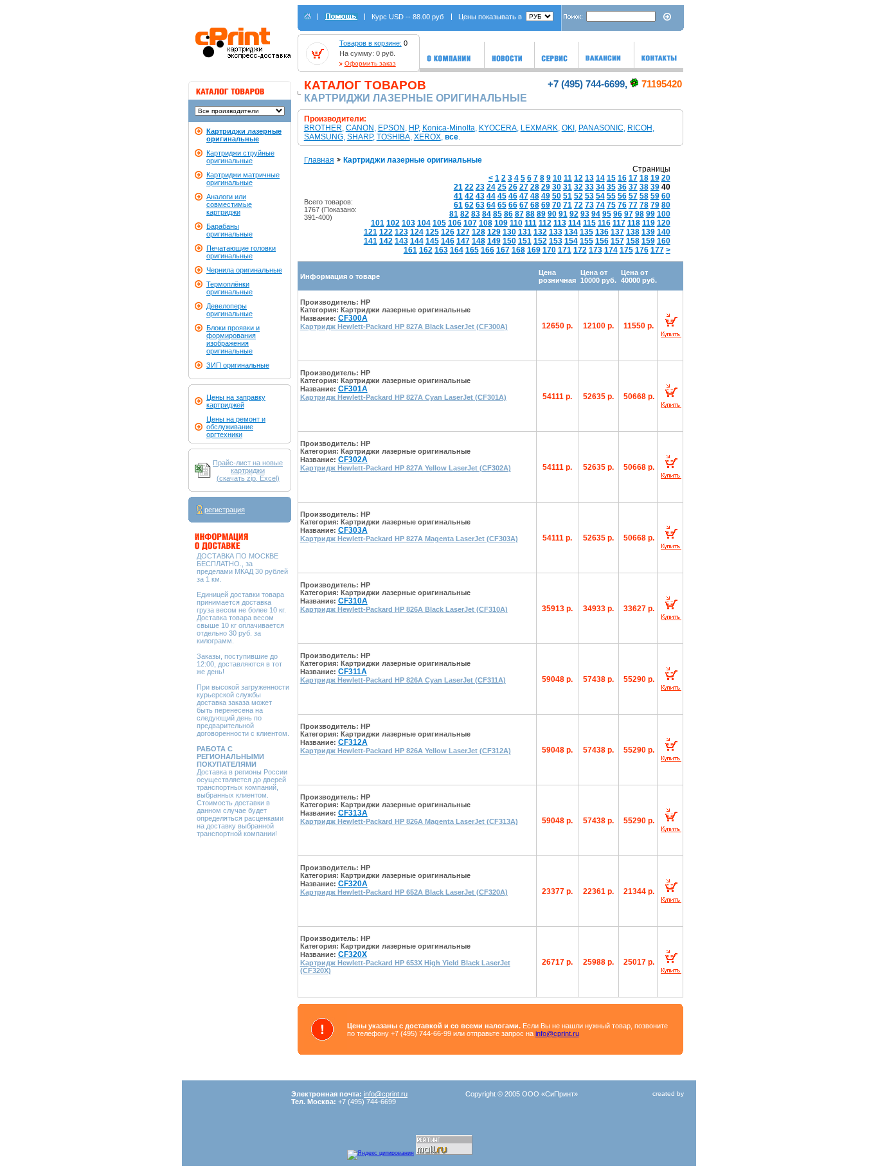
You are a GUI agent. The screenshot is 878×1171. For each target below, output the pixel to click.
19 (654, 178)
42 (469, 196)
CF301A (353, 388)
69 (545, 205)
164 (456, 250)
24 (491, 187)
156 (602, 241)
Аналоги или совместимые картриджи (229, 204)
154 (571, 241)
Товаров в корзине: (370, 43)
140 (663, 232)
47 (523, 196)
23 (480, 187)
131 (525, 232)
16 (622, 178)
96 (617, 214)
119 (648, 223)
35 (611, 187)
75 (611, 205)
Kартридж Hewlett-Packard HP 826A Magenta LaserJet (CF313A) (409, 821)
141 (370, 241)
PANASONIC (600, 127)
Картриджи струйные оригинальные (240, 157)
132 (540, 232)
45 (501, 196)
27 (523, 187)
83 (475, 214)
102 (393, 223)
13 (589, 178)
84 (486, 214)
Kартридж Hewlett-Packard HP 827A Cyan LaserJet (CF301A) (403, 397)
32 (578, 187)
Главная (319, 160)
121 (370, 232)
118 (633, 223)
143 (401, 241)
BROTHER (323, 127)
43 (480, 196)
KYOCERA (498, 127)
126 (447, 232)
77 (633, 205)
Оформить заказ (370, 63)
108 (485, 223)
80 (665, 205)
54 (600, 196)
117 (619, 223)
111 (530, 223)
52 (578, 196)
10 (557, 178)
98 (639, 214)
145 (432, 241)
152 (540, 241)
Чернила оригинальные (244, 270)
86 (508, 214)
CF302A (353, 459)
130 (509, 232)
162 (426, 250)
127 (463, 232)
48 (534, 196)
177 (657, 250)
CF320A (353, 883)
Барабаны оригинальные (229, 230)
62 (469, 205)
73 (589, 205)
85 (497, 214)
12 (578, 178)
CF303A (353, 530)
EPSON (391, 127)
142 (386, 241)
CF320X (352, 954)
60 (665, 196)
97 (628, 214)
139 (648, 232)
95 (606, 214)
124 (417, 232)
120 (663, 223)
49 (545, 196)
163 (441, 250)
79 (654, 205)
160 (663, 241)
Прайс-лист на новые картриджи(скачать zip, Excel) (248, 470)
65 (501, 205)
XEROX (427, 136)
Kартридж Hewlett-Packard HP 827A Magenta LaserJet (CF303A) (409, 538)
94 (595, 214)
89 (541, 214)
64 (491, 205)
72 (578, 205)
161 (410, 250)
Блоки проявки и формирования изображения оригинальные (233, 339)
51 (567, 196)
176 (642, 250)
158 (633, 241)
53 (589, 196)
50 (556, 196)
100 (663, 214)
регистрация (224, 510)
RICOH (639, 127)
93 (584, 214)
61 (458, 205)
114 (574, 223)
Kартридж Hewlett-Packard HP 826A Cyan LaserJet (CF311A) (403, 680)
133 (555, 232)
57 (633, 196)
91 (563, 214)
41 (458, 196)
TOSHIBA (393, 136)
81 (453, 214)
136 (602, 232)
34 (600, 187)
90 (552, 214)
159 (648, 241)
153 (555, 241)
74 (600, 205)
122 (386, 232)
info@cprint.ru (557, 1033)
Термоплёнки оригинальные (229, 288)
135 (586, 232)
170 (549, 250)
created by (668, 1093)
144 (417, 241)
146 (447, 241)
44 (491, 196)
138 (633, 232)
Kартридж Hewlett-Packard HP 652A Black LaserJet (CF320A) (404, 892)
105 (439, 223)
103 (408, 223)
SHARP (360, 136)
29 (545, 187)
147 (463, 241)
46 (512, 196)
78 (644, 205)
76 (622, 205)
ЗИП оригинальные (237, 365)
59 (654, 196)
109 (501, 223)
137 (617, 232)
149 (494, 241)
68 (534, 205)
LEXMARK (539, 127)
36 (622, 187)
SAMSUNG (323, 136)
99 (650, 214)
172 (580, 250)
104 (424, 223)
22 (469, 187)
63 (480, 205)
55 (611, 196)
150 (509, 241)
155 (586, 241)
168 (518, 250)
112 (545, 223)
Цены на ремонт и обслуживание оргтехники (235, 426)
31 (567, 187)
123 (401, 232)
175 (626, 250)
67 (523, 205)
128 (478, 232)
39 (654, 187)
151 (525, 241)
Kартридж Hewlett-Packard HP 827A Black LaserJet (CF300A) (404, 326)
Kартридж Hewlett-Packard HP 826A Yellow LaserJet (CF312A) (405, 751)
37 (633, 187)
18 (644, 178)
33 (589, 187)
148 (478, 241)
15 (611, 178)
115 (589, 223)
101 (377, 223)
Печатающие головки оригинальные (241, 252)
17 (633, 178)
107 (470, 223)
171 (564, 250)
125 (432, 232)
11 (568, 178)
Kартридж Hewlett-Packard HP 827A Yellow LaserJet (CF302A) (405, 468)
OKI (568, 127)
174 (611, 250)
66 (512, 205)
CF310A (353, 600)
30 (556, 187)
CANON (360, 127)
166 (487, 250)
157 (617, 241)
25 (501, 187)
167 (503, 250)
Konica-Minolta (448, 127)
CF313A (353, 813)
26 (512, 187)
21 (458, 187)
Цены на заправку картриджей (235, 401)
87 (519, 214)
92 (573, 214)
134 (571, 232)
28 (534, 187)
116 (604, 223)
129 (494, 232)
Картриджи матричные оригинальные (243, 178)
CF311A (352, 671)
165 (472, 250)
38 (644, 187)
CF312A (353, 742)
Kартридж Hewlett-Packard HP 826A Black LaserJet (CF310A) (404, 609)
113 (559, 223)
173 (595, 250)
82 (464, 214)
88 (530, 214)
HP (413, 127)
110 (516, 223)
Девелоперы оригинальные (229, 309)
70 (556, 205)
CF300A (353, 318)
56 (622, 196)
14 (600, 178)
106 (454, 223)
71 (567, 205)
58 (644, 196)
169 (534, 250)
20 (665, 178)
